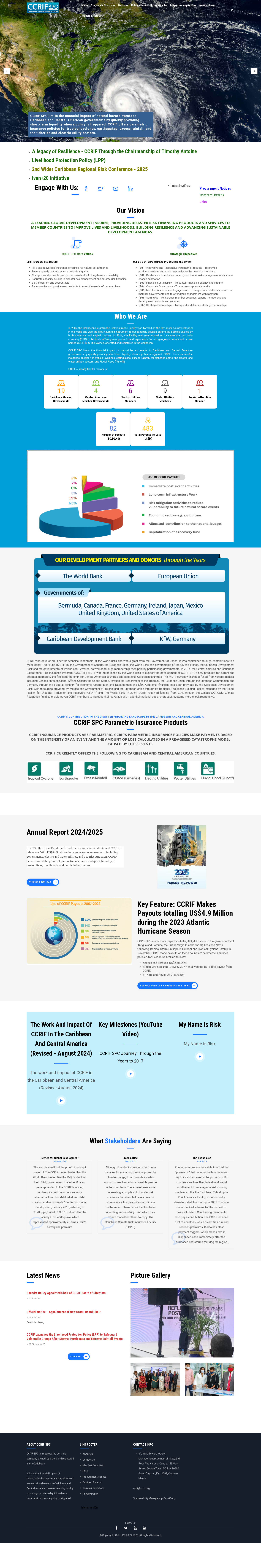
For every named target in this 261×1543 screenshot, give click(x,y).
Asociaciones (207, 5)
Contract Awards (212, 195)
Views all (76, 1356)
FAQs (85, 1471)
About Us (88, 1454)
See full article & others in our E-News (165, 985)
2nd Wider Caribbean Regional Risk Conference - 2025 (90, 169)
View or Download (40, 882)
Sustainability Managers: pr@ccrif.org (154, 1498)
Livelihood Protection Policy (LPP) (69, 160)
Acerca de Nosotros (103, 5)
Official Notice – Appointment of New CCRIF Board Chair (63, 1312)
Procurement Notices (215, 188)
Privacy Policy (90, 1493)
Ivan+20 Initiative (50, 178)
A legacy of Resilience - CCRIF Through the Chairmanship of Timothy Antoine (114, 151)
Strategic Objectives (183, 254)
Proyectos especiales (183, 5)
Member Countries (93, 1465)
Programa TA (159, 5)
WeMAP (99, 15)
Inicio (84, 5)
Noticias (123, 5)
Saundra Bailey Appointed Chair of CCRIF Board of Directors (66, 1293)
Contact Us (89, 1459)
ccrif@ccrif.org (141, 1488)
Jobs (203, 202)
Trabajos (86, 15)
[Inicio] (43, 7)
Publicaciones (139, 5)
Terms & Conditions (93, 1488)
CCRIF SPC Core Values (77, 254)
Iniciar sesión (89, 1507)
